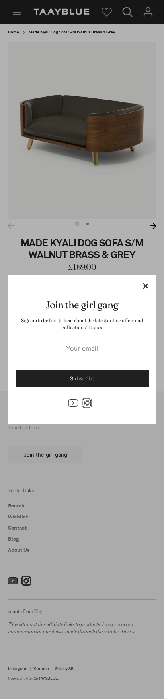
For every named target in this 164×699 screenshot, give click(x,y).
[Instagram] (87, 403)
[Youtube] (73, 403)
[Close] (145, 285)
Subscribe (82, 378)
